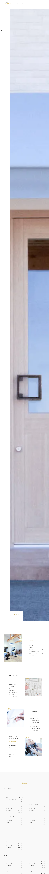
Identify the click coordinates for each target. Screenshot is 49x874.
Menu (23, 3)
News (28, 3)
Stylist (39, 3)
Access (33, 3)
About (18, 3)
